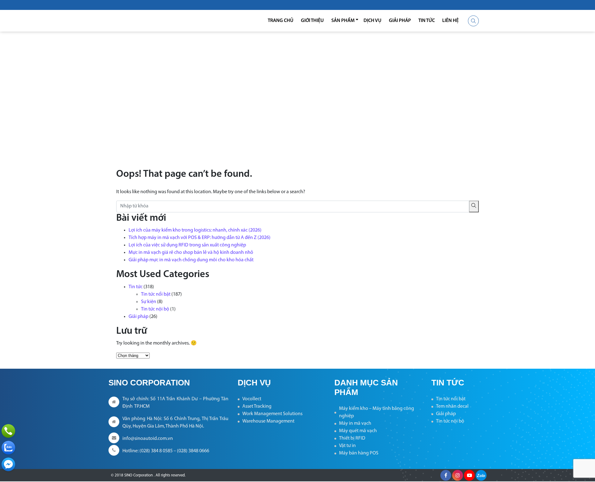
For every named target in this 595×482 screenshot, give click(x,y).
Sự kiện (148, 301)
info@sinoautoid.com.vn (147, 438)
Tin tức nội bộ (155, 309)
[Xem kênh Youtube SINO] (469, 475)
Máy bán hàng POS (358, 453)
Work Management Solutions (272, 413)
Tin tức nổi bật (155, 294)
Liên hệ (450, 20)
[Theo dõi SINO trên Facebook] (445, 475)
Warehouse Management (268, 421)
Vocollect (251, 399)
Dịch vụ (372, 20)
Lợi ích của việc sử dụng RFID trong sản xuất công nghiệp (187, 245)
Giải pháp (400, 20)
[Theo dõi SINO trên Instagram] (457, 475)
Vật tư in (347, 445)
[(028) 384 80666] (8, 431)
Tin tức (426, 20)
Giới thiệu (312, 20)
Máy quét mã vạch (358, 430)
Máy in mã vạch (355, 423)
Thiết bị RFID (352, 438)
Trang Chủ (280, 20)
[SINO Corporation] (148, 21)
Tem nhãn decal (452, 406)
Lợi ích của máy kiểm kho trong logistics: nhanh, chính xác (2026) (195, 230)
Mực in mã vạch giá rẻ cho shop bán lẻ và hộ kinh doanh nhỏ (191, 252)
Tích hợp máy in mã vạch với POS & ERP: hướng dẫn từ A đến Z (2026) (200, 237)
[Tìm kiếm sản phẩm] (473, 20)
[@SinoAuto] (8, 464)
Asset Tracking (256, 406)
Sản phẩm (343, 20)
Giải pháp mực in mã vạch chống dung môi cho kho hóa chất (191, 260)
